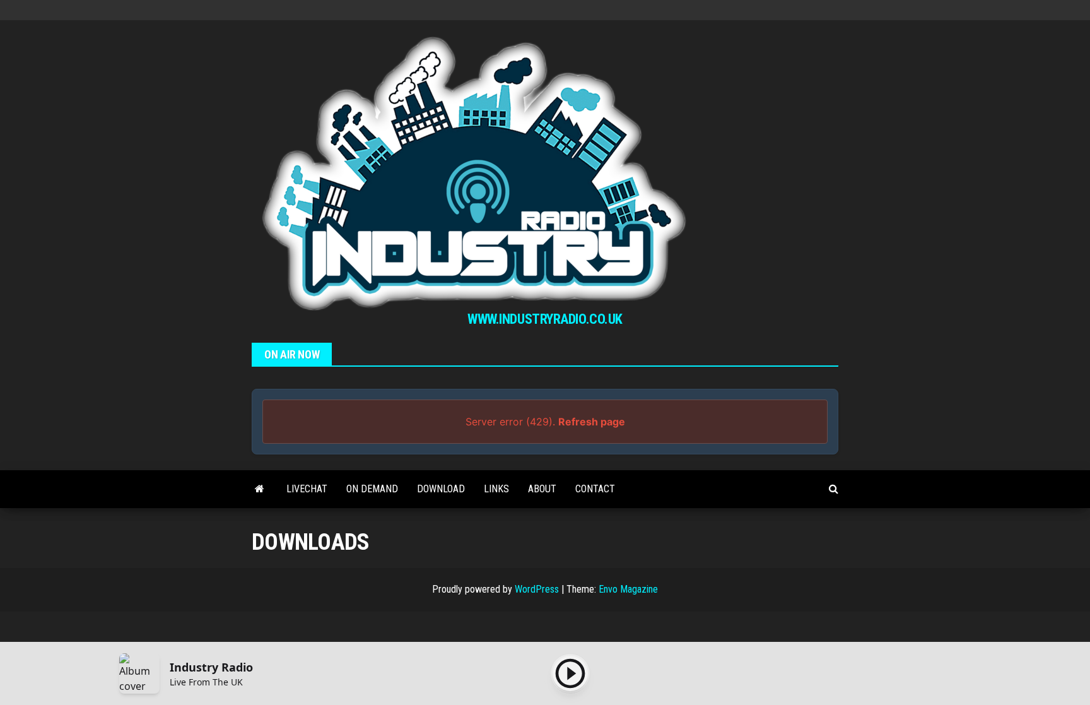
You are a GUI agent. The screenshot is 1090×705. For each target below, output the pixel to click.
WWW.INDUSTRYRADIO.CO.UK (545, 319)
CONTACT (595, 489)
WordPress (537, 589)
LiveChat (306, 489)
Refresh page (591, 421)
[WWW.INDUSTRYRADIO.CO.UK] (259, 489)
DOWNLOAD (441, 489)
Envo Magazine (628, 589)
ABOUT (542, 489)
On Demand (372, 489)
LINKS (496, 489)
